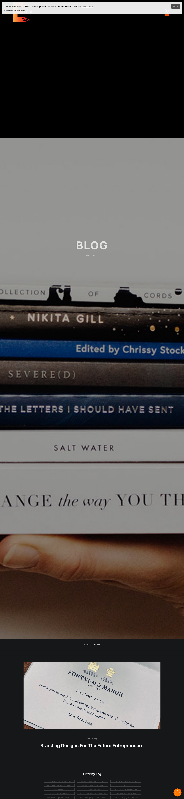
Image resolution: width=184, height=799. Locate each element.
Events (96, 645)
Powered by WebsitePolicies (14, 10)
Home (88, 259)
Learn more (87, 6)
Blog (95, 259)
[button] (177, 792)
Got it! (175, 6)
